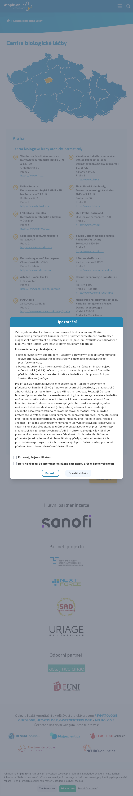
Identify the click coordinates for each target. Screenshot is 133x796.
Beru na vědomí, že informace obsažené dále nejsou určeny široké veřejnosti (66, 463)
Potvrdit (50, 473)
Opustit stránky (78, 473)
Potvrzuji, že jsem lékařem (34, 457)
